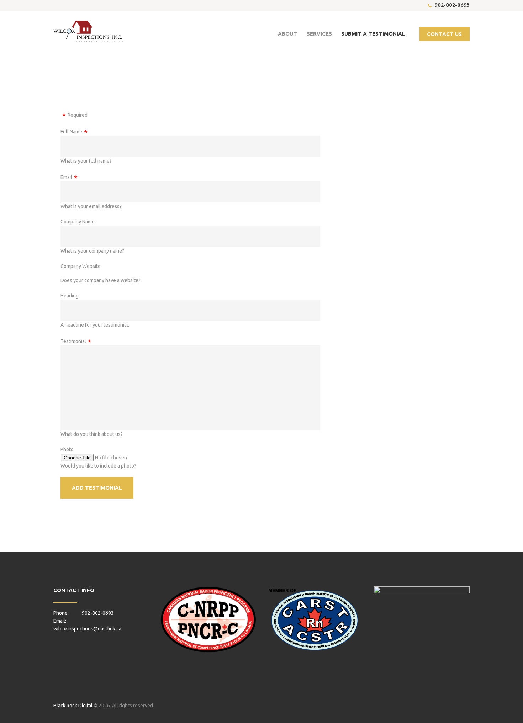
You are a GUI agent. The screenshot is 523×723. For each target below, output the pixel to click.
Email (66, 177)
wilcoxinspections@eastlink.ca (87, 629)
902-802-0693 (452, 5)
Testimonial (73, 341)
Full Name (71, 131)
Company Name (77, 222)
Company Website (80, 266)
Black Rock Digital (73, 705)
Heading (69, 296)
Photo (67, 449)
